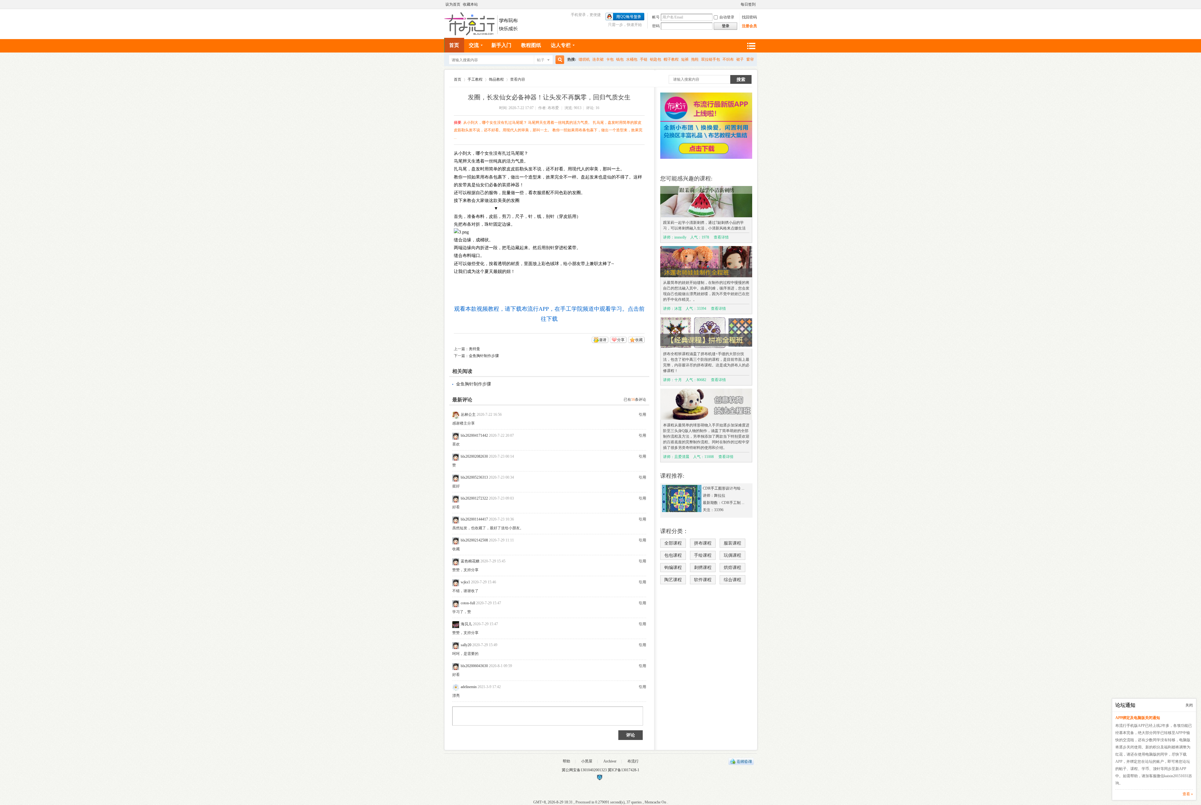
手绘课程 (703, 555)
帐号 (656, 17)
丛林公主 (468, 414)
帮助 (566, 761)
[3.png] (461, 232)
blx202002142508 (474, 540)
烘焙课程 (732, 567)
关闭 (1189, 705)
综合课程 (732, 579)
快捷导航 (751, 46)
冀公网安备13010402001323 (585, 770)
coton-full (468, 603)
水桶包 (631, 59)
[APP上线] (706, 157)
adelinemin (469, 687)
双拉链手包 (710, 59)
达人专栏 (561, 45)
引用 (642, 414)
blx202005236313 (474, 477)
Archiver (609, 761)
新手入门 (501, 45)
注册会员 (749, 26)
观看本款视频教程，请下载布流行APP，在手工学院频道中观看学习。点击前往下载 (549, 314)
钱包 (620, 59)
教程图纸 (531, 45)
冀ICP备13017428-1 (623, 770)
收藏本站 (470, 4)
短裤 (685, 59)
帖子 (541, 60)
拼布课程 (703, 543)
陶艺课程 (673, 579)
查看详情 (721, 237)
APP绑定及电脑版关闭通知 (1137, 718)
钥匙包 (655, 59)
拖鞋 (695, 59)
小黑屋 (586, 761)
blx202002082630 (474, 456)
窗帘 (750, 59)
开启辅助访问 (737, 4)
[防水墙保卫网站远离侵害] (599, 779)
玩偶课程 (732, 555)
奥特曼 (474, 349)
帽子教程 (671, 59)
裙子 (740, 59)
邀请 (602, 340)
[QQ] (741, 764)
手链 (643, 59)
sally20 (466, 645)
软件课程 (703, 579)
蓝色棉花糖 (470, 561)
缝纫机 (584, 59)
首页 (454, 45)
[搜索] (559, 59)
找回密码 (749, 17)
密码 (656, 26)
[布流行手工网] (481, 34)
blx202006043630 (474, 666)
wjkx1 (465, 582)
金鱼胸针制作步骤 (484, 356)
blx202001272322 (474, 498)
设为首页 (452, 4)
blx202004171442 (474, 435)
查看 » (1188, 794)
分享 (621, 340)
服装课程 (732, 543)
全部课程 (673, 543)
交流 (474, 45)
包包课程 (673, 555)
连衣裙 (598, 59)
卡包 (610, 59)
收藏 (639, 340)
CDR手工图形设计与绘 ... (723, 488)
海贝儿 (466, 624)
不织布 (728, 59)
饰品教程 (496, 79)
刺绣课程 (703, 567)
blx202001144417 (474, 519)
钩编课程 (673, 567)
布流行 (633, 761)
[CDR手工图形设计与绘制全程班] (682, 511)
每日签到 (748, 4)
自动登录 (726, 17)
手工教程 (475, 79)
